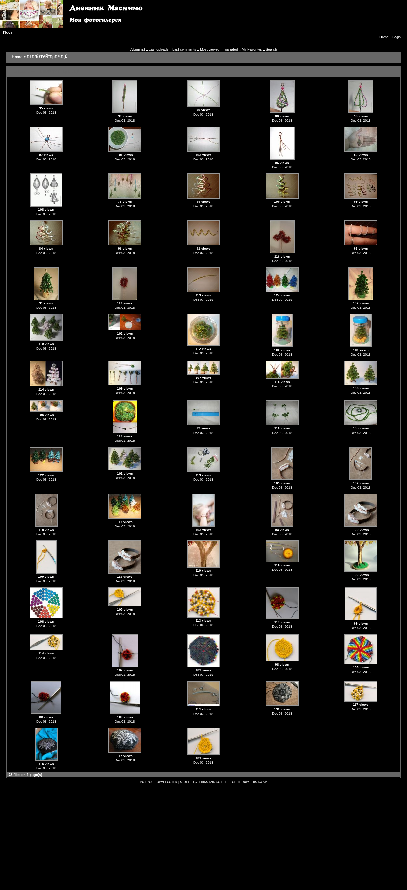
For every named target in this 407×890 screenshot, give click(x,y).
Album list (137, 49)
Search (271, 49)
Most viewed (209, 49)
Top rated (230, 49)
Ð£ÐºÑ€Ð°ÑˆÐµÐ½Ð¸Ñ (47, 57)
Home (384, 37)
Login (396, 37)
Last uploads (159, 49)
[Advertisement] (285, 20)
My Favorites (252, 49)
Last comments (184, 49)
